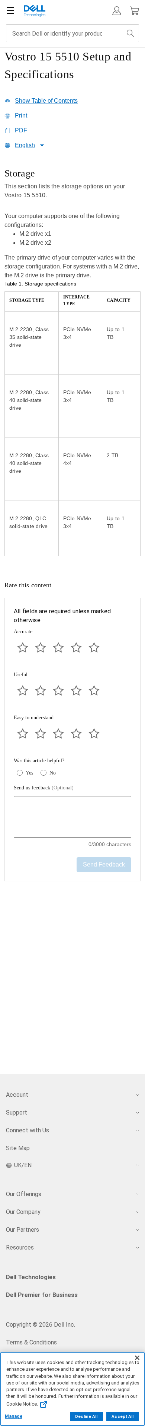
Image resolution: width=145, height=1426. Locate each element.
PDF (21, 130)
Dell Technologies (31, 1277)
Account (17, 1094)
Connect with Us (27, 1130)
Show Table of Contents (46, 101)
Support (16, 1112)
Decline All (86, 1416)
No (52, 773)
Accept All (122, 1416)
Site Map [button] (18, 1148)
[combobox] (72, 33)
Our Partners (22, 1229)
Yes (29, 773)
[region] (72, 362)
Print (21, 115)
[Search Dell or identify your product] (130, 33)
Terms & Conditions (31, 1342)
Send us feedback (44, 787)
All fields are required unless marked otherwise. (62, 616)
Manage (13, 1416)
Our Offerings (23, 1194)
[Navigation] (10, 10)
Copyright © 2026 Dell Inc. (40, 1324)
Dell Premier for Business (42, 1294)
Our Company (23, 1211)
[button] (117, 11)
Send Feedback (104, 864)
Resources (20, 1247)
